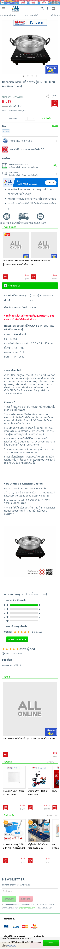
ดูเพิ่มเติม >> (52, 762)
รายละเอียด (14, 285)
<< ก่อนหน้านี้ (31, 15)
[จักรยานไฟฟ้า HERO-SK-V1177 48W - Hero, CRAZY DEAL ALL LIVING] (39, 777)
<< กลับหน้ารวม (8, 15)
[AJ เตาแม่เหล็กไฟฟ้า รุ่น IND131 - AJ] (44, 245)
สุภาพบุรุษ (9, 899)
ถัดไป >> (55, 15)
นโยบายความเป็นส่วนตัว (28, 908)
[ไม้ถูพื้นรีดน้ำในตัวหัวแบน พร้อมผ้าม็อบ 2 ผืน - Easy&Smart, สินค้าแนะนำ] (39, 830)
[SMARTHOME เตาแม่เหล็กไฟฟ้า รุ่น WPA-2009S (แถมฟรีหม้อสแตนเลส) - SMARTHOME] (16, 245)
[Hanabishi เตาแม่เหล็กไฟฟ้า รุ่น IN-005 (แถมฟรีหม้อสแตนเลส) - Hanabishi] (30, 709)
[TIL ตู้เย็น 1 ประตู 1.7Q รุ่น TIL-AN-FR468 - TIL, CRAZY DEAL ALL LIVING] (14, 777)
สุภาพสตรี (25, 899)
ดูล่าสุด (7, 677)
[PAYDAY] (30, 2)
